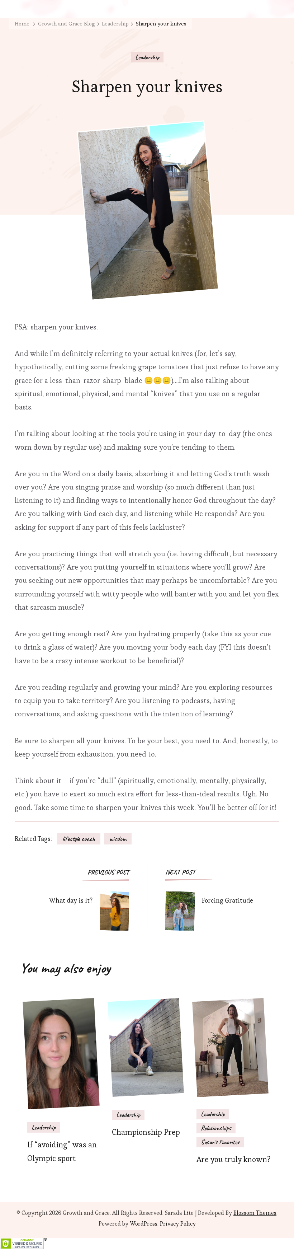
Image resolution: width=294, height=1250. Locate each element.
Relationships (216, 1128)
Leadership (147, 57)
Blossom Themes (254, 1213)
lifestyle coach (78, 838)
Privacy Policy (178, 1223)
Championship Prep (146, 1132)
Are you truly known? (233, 1159)
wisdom (117, 838)
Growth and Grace (86, 1213)
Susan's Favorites (220, 1142)
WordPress (143, 1223)
